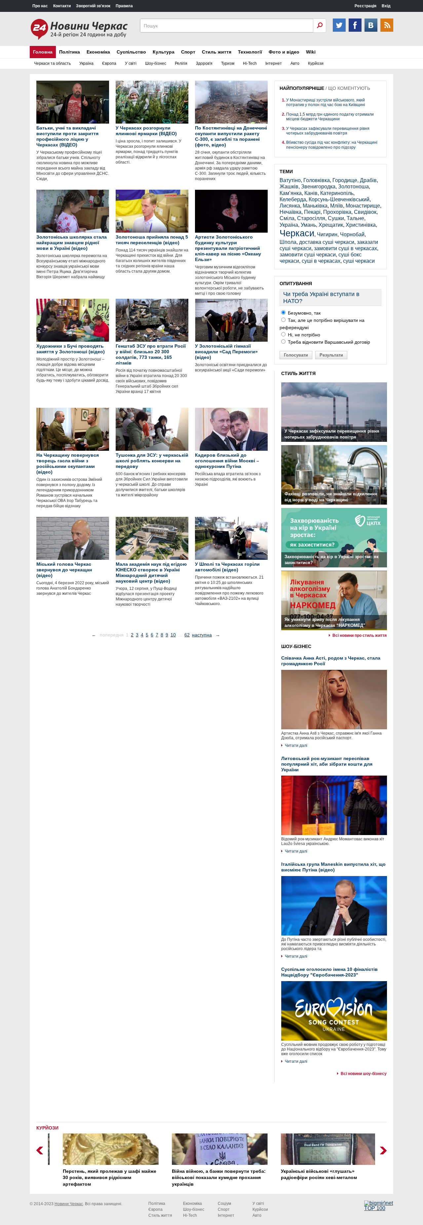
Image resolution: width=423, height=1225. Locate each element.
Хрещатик (331, 225)
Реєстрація (365, 6)
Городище (344, 180)
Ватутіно (290, 180)
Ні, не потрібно (303, 334)
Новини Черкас (69, 1204)
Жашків (289, 186)
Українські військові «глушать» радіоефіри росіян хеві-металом (311, 1174)
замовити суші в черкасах (345, 248)
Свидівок (365, 212)
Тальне (355, 218)
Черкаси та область (52, 63)
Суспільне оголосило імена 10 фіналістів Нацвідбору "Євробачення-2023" (329, 972)
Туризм (227, 63)
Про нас (40, 6)
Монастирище (363, 206)
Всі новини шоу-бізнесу (364, 1074)
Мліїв (336, 206)
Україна (86, 63)
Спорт (188, 52)
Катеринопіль (336, 193)
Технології (250, 52)
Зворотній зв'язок (93, 6)
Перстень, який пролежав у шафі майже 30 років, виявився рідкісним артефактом (101, 1177)
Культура (163, 52)
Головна (43, 52)
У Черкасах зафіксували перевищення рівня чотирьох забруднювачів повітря (327, 130)
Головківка (316, 180)
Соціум (224, 1203)
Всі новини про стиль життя (359, 635)
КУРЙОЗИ (47, 1127)
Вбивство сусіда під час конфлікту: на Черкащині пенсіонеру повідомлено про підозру (331, 144)
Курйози (316, 63)
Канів (311, 193)
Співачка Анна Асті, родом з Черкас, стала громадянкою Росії (330, 660)
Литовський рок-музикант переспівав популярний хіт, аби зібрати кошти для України (326, 764)
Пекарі (312, 212)
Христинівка (361, 225)
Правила (124, 6)
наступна (202, 634)
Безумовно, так (304, 313)
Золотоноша (353, 186)
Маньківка (315, 206)
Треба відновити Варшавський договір (328, 342)
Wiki (311, 52)
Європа (109, 63)
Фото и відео (284, 52)
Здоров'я (204, 63)
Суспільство (131, 52)
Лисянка (290, 206)
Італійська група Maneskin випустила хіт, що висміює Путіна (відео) (333, 866)
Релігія (181, 63)
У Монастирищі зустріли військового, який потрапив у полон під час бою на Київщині (325, 102)
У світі (130, 63)
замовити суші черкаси (308, 254)
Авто (294, 63)
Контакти (62, 6)
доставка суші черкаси (326, 242)
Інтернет (273, 63)
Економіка (98, 52)
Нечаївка (290, 212)
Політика (69, 52)
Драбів (368, 180)
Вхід (386, 6)
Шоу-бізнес (155, 63)
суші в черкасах (321, 261)
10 (173, 634)
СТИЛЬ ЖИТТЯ (298, 373)
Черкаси (297, 233)
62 (187, 634)
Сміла (287, 218)
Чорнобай (352, 234)
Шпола (288, 242)
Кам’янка (291, 193)
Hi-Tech (250, 63)
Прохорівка (337, 212)
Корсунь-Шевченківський (339, 199)
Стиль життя (216, 52)
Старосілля (311, 218)
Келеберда (293, 199)
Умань (308, 225)
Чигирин (327, 234)
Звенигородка (318, 186)
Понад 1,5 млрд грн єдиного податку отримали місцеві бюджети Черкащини (330, 116)
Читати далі (296, 745)
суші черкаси (359, 261)
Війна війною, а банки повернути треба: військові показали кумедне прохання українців (210, 1177)
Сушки (336, 218)
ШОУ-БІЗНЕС (296, 646)
